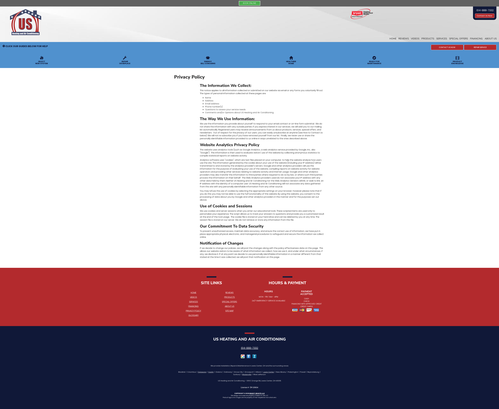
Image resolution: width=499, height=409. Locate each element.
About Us (491, 38)
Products (427, 38)
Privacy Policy (193, 310)
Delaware (202, 372)
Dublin (211, 372)
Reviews (403, 38)
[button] (447, 47)
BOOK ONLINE (249, 3)
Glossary (193, 315)
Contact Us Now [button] (485, 15)
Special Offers (458, 38)
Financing (476, 38)
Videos (415, 38)
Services (441, 38)
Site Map (229, 310)
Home (392, 38)
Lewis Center (268, 372)
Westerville (246, 374)
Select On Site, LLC (257, 393)
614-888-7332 (249, 348)
